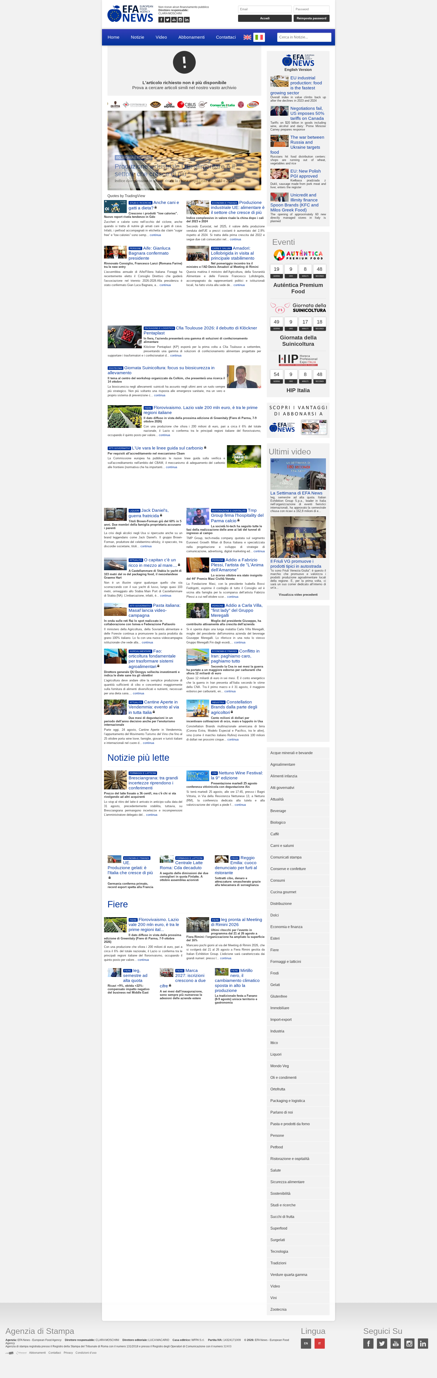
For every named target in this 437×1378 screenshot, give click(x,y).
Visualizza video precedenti (298, 594)
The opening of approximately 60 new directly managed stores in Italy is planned (298, 208)
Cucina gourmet (283, 892)
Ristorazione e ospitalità (289, 1159)
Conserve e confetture (288, 869)
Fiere (274, 950)
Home (113, 37)
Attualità (277, 799)
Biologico (278, 822)
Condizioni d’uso (86, 1352)
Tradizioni (278, 1263)
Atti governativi (282, 788)
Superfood (278, 1228)
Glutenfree (278, 996)
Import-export (281, 1020)
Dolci (274, 915)
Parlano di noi (281, 1112)
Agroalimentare (282, 764)
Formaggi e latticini (285, 962)
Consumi (277, 880)
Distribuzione (281, 904)
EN (306, 1343)
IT (319, 1343)
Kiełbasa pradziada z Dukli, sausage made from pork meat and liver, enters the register (298, 179)
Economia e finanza (286, 927)
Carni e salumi (282, 846)
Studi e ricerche (283, 1205)
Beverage (278, 811)
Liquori (276, 1054)
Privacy (68, 1352)
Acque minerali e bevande (291, 753)
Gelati (275, 985)
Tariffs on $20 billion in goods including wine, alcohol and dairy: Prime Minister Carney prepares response (298, 118)
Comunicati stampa (286, 857)
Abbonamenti (191, 37)
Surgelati (277, 1240)
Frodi (274, 973)
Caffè (274, 834)
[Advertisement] (184, 305)
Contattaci (226, 37)
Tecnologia (279, 1251)
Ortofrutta (277, 1089)
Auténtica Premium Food (298, 288)
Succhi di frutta (282, 1217)
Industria (277, 1031)
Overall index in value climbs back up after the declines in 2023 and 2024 (298, 88)
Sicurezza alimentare (287, 1182)
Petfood (276, 1147)
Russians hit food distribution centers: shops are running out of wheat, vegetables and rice (298, 150)
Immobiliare (279, 1008)
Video (161, 37)
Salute (275, 1170)
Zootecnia (278, 1309)
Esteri (275, 938)
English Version (298, 70)
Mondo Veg (279, 1066)
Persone (277, 1135)
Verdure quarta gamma (288, 1275)
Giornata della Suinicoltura (298, 340)
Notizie (137, 37)
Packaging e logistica (287, 1101)
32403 (227, 1346)
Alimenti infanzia (283, 776)
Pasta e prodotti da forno (290, 1124)
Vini (273, 1298)
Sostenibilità (280, 1193)
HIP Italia (298, 390)
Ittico (274, 1043)
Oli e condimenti (283, 1077)
